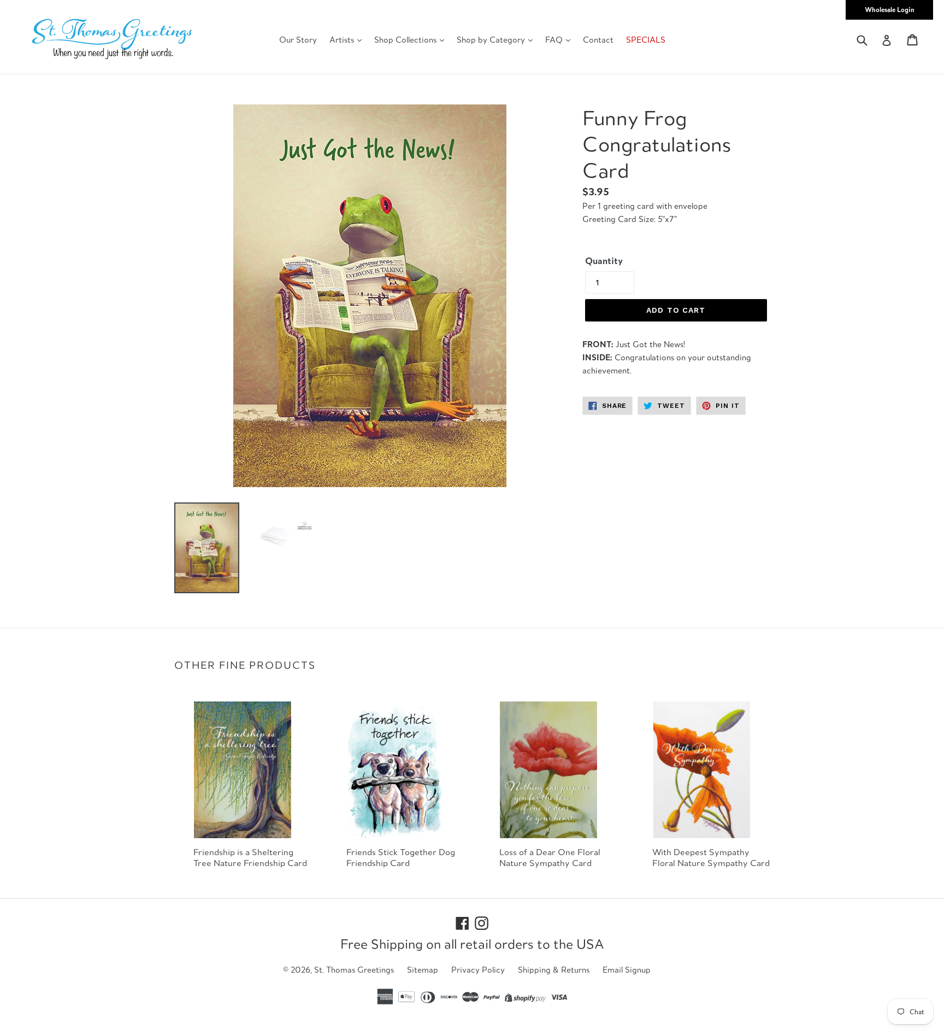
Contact (598, 39)
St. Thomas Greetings (354, 969)
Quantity (604, 261)
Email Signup (627, 969)
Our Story (298, 39)
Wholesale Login (889, 9)
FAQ (555, 39)
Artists (342, 39)
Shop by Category (492, 39)
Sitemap (422, 969)
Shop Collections (406, 39)
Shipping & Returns (553, 969)
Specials (645, 39)
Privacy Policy (478, 969)
